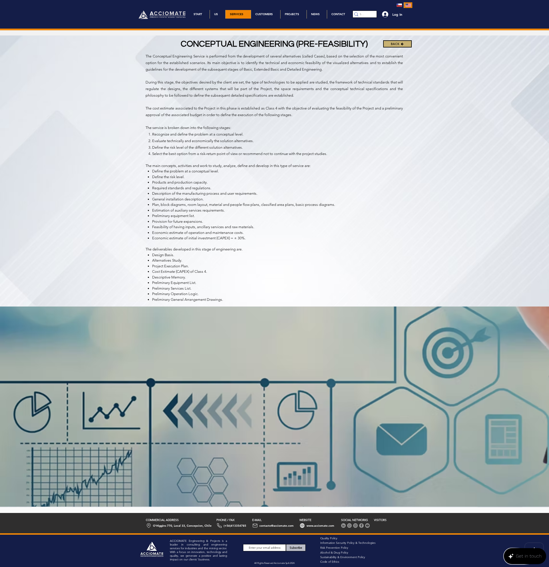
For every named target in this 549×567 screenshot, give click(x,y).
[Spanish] (399, 5)
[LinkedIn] (343, 525)
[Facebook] (361, 525)
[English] (408, 5)
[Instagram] (355, 525)
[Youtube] (367, 525)
